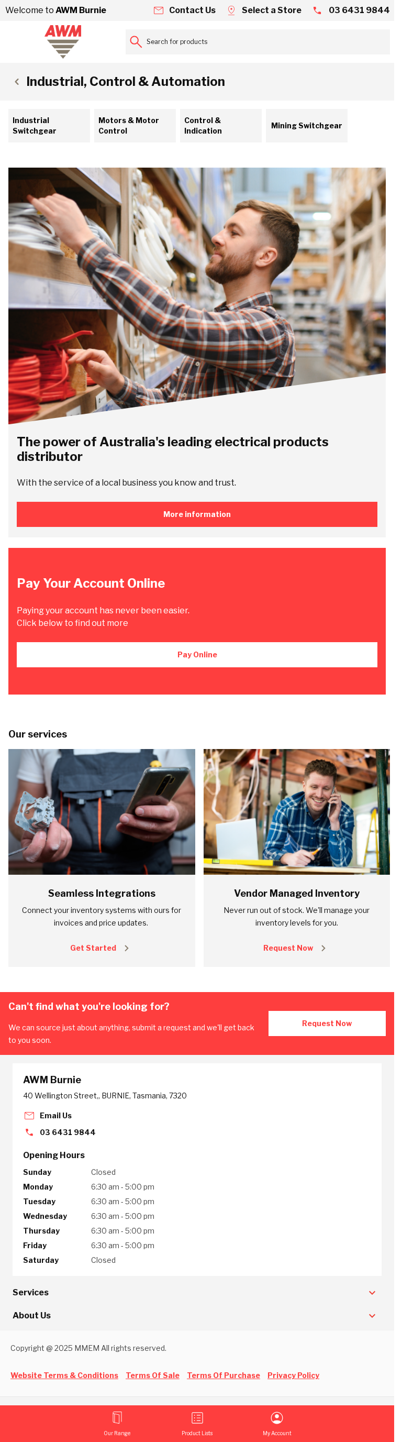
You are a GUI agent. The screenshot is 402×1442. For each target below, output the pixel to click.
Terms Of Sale (153, 1375)
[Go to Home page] (62, 42)
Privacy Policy (293, 1375)
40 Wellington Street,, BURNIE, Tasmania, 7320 (105, 1095)
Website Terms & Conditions (64, 1375)
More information (197, 514)
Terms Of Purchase (223, 1375)
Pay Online (197, 654)
